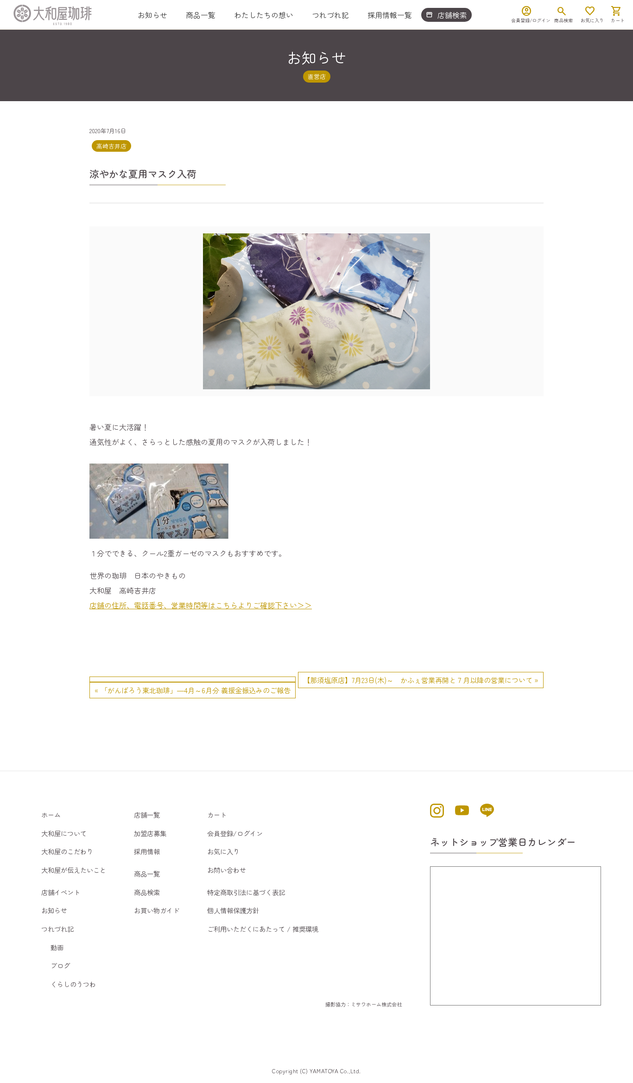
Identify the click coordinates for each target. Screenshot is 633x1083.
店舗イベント (60, 892)
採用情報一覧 (389, 14)
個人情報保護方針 (233, 910)
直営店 (317, 76)
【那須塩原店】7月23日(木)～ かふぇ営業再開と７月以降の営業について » (420, 680)
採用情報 (147, 851)
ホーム (51, 814)
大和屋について (64, 833)
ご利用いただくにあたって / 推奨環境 (262, 929)
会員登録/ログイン (235, 833)
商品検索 (147, 892)
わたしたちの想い (263, 14)
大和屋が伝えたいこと (73, 870)
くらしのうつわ (73, 984)
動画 (57, 947)
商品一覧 (200, 14)
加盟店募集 (150, 833)
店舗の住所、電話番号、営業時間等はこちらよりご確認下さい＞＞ (200, 605)
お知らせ (152, 14)
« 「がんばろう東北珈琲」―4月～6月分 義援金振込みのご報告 (193, 690)
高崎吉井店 (111, 146)
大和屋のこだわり (67, 851)
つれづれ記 (330, 14)
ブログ (60, 965)
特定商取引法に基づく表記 (246, 892)
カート (217, 814)
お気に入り (223, 851)
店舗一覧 (147, 814)
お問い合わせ (226, 870)
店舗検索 (446, 14)
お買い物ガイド (156, 910)
